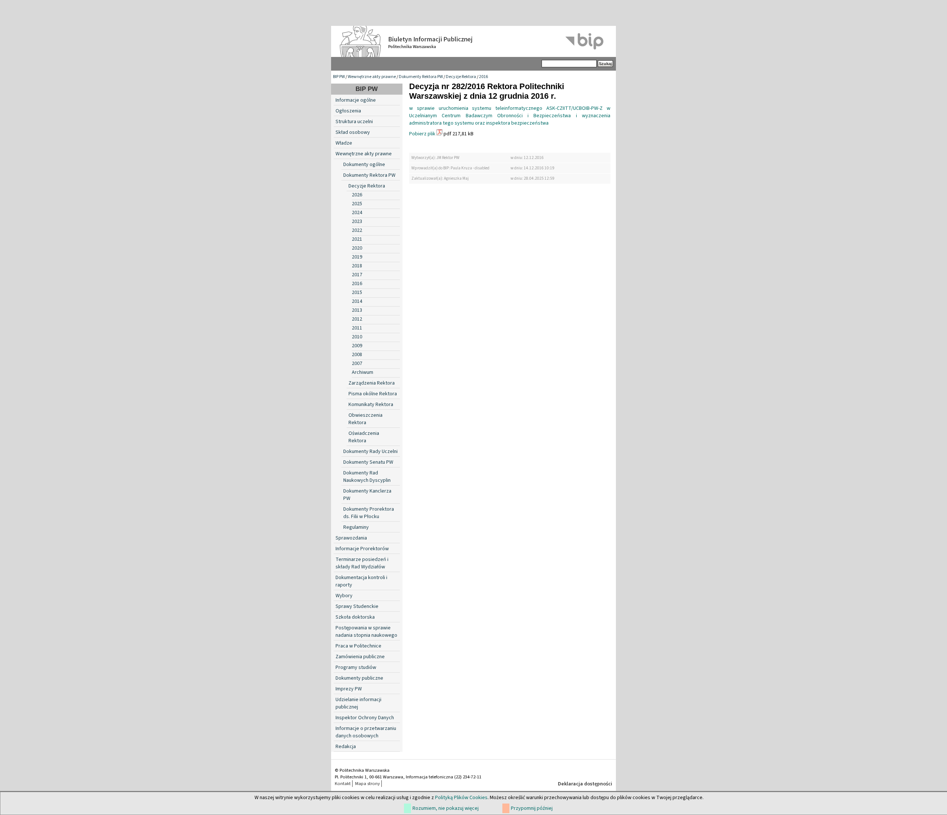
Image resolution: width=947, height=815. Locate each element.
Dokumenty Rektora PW (421, 77)
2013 (357, 310)
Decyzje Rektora (461, 77)
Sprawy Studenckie (357, 606)
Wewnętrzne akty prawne (372, 77)
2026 (357, 195)
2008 (357, 354)
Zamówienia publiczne (360, 656)
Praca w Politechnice (358, 646)
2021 (357, 239)
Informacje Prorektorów (362, 548)
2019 (357, 257)
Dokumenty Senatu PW (368, 462)
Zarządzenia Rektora (371, 383)
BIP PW (339, 77)
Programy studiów (356, 667)
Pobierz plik (422, 134)
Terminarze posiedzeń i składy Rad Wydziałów (362, 563)
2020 (357, 248)
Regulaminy (356, 527)
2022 (357, 230)
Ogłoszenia (348, 111)
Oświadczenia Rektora (363, 437)
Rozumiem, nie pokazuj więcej (445, 808)
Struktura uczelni (354, 121)
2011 (357, 328)
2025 (357, 203)
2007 (357, 363)
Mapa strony (367, 783)
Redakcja (346, 746)
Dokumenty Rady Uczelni (370, 451)
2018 (357, 266)
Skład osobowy (353, 132)
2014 (357, 301)
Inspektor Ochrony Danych (365, 717)
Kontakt (343, 783)
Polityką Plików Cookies (461, 797)
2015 (357, 292)
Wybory (344, 595)
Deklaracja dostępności (585, 784)
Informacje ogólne (356, 100)
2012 (357, 319)
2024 (357, 212)
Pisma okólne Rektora (372, 394)
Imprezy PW (349, 689)
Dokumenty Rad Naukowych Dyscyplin (367, 476)
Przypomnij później (532, 808)
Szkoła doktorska (355, 617)
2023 (357, 221)
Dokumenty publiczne (359, 678)
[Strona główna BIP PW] (473, 41)
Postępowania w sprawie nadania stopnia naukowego (366, 631)
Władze (344, 143)
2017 (357, 274)
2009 (357, 345)
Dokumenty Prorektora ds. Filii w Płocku (368, 512)
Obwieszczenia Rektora (365, 419)
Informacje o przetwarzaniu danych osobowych (366, 732)
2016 (483, 77)
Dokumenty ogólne (364, 164)
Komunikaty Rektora (370, 404)
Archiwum (362, 372)
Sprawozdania (351, 538)
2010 (357, 337)
